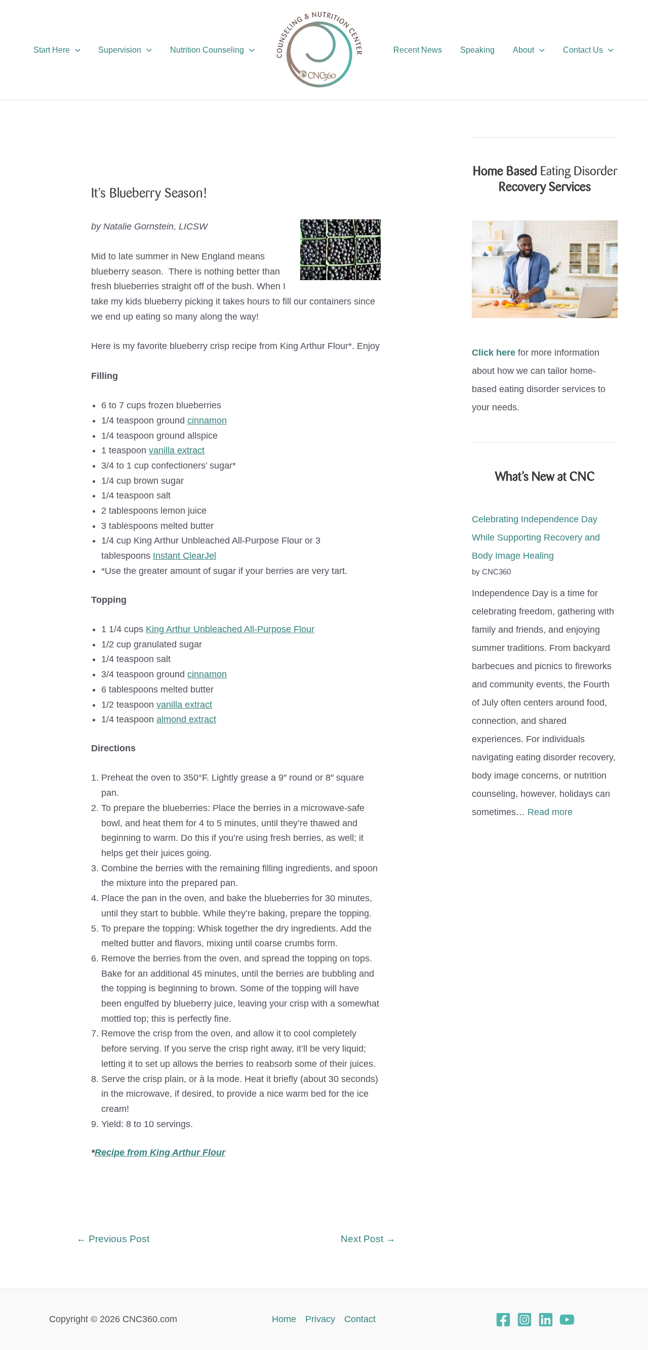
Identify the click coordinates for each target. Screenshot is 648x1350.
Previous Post (112, 1238)
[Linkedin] (545, 1319)
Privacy (320, 1319)
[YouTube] (567, 1319)
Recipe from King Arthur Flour (160, 1152)
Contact (360, 1319)
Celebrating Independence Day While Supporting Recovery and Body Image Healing (536, 537)
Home (284, 1319)
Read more (550, 812)
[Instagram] (524, 1319)
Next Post (368, 1238)
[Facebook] (503, 1319)
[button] (75, 50)
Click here (493, 353)
